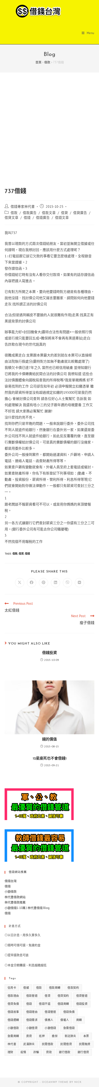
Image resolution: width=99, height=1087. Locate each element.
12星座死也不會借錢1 (50, 758)
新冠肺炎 (70, 1036)
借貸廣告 (80, 213)
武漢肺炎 (29, 1044)
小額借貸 (32, 1028)
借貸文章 (11, 217)
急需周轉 (13, 1036)
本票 (86, 1036)
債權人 (64, 1020)
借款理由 (13, 995)
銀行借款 (64, 1052)
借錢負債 (69, 1012)
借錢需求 (32, 1020)
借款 (47, 62)
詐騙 (36, 1052)
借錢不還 (44, 1004)
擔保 (55, 1036)
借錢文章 (62, 217)
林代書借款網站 (15, 897)
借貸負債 (13, 1004)
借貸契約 (63, 995)
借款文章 (49, 213)
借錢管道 (50, 1012)
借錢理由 (32, 1012)
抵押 (42, 1036)
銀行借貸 (83, 1052)
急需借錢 (69, 1028)
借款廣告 (30, 213)
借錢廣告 (43, 217)
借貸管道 (82, 995)
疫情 (23, 1052)
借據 (26, 987)
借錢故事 (13, 1012)
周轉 (79, 1020)
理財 (10, 1052)
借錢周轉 (63, 1004)
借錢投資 (49, 653)
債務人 (49, 1020)
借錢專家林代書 (23, 206)
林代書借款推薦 (15, 902)
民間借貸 (66, 1044)
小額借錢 (50, 1028)
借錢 (27, 217)
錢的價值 (49, 739)
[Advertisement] (49, 135)
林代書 (12, 1044)
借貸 (64, 213)
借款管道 (32, 995)
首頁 (38, 62)
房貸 (29, 1036)
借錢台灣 (11, 881)
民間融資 (84, 1044)
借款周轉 (55, 987)
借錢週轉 (13, 1020)
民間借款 (47, 1044)
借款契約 (73, 987)
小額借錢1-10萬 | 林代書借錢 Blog (27, 908)
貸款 (49, 1052)
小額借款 (11, 891)
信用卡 (12, 987)
